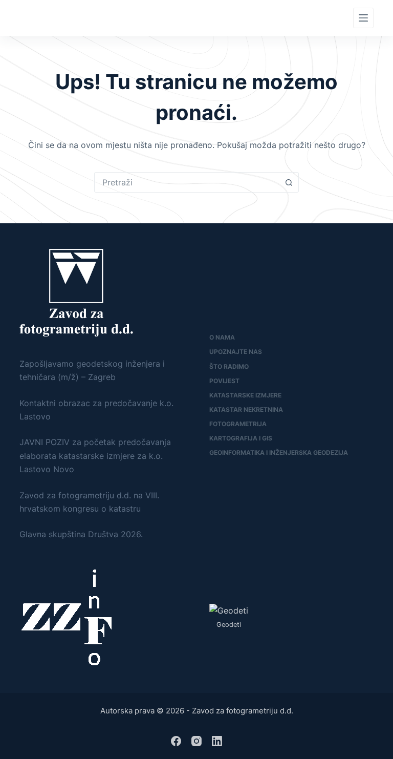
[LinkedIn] (217, 741)
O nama (222, 337)
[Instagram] (196, 741)
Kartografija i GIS (240, 438)
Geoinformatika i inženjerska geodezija (278, 452)
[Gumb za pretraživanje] (288, 182)
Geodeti (228, 624)
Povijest (224, 381)
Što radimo (229, 366)
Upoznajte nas (235, 351)
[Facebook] (176, 741)
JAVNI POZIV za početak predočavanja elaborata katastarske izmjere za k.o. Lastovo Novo (95, 455)
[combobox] (187, 182)
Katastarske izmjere (245, 395)
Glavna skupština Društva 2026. (81, 534)
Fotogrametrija (238, 424)
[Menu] (363, 18)
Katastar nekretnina (246, 409)
